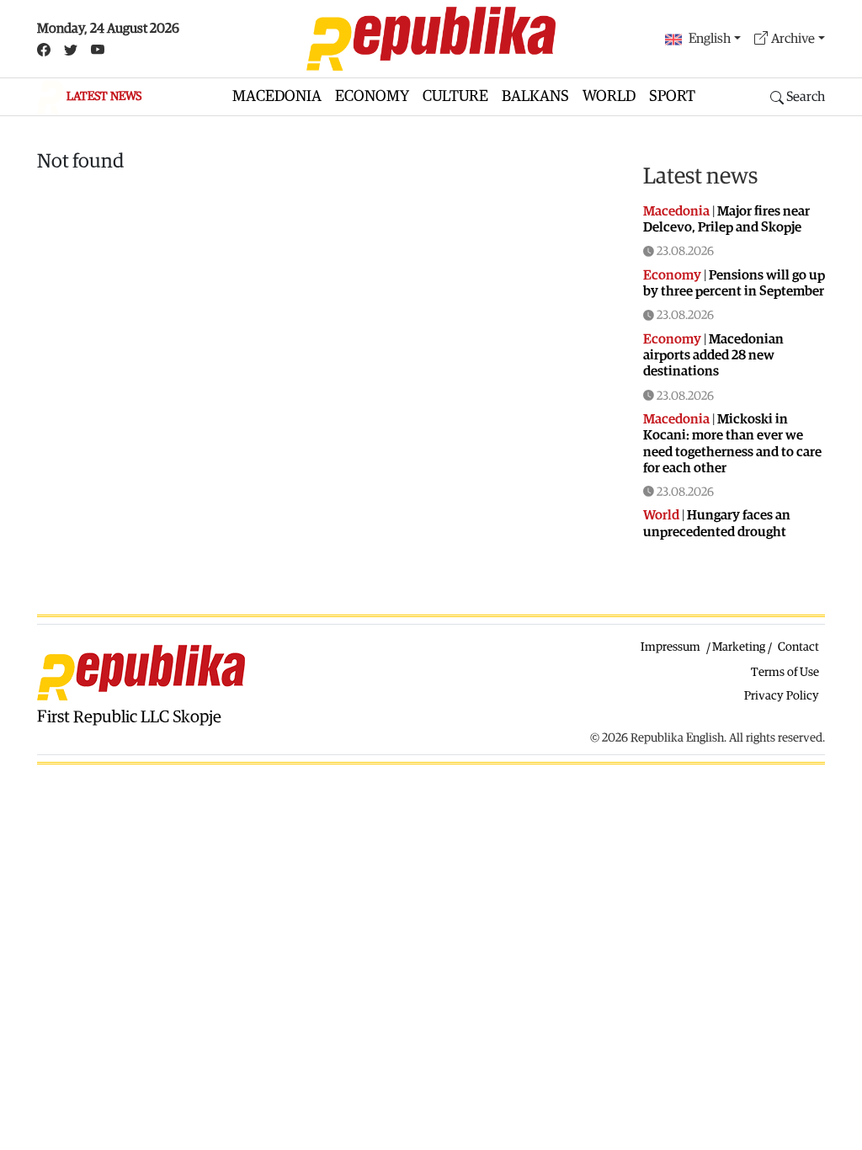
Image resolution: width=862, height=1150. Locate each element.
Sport (672, 96)
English (710, 38)
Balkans (535, 96)
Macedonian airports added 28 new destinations (713, 355)
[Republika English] (431, 39)
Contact (798, 647)
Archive (793, 38)
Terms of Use (785, 672)
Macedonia (277, 96)
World (609, 96)
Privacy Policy (781, 695)
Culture (455, 96)
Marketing (738, 647)
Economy (372, 96)
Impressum (670, 647)
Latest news (700, 176)
